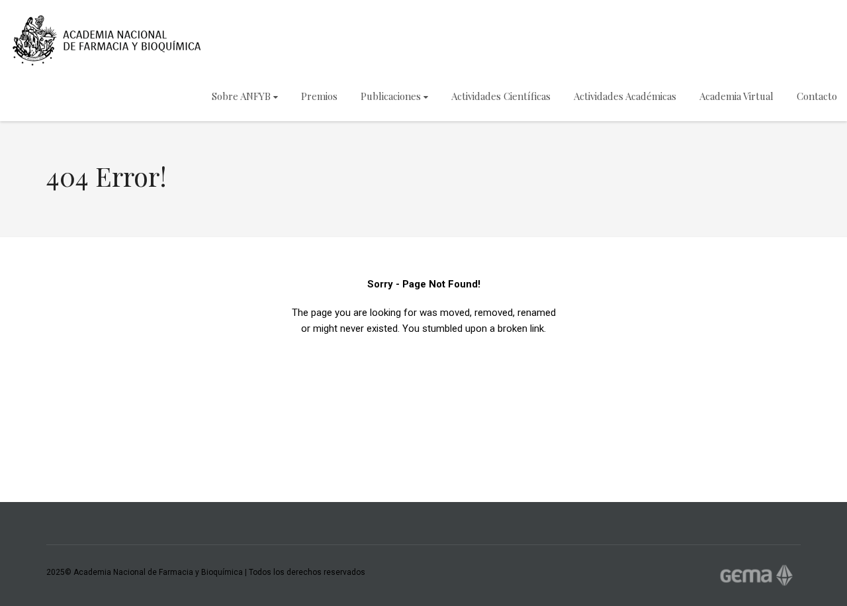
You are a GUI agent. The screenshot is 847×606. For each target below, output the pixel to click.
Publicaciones (391, 96)
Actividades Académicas (625, 96)
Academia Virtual (736, 96)
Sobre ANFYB (241, 96)
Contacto (817, 96)
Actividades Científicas (501, 96)
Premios (319, 96)
